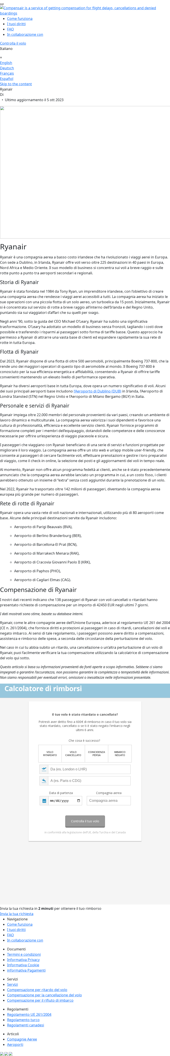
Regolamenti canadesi (25, 1025)
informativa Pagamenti (26, 970)
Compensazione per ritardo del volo (37, 989)
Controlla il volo (13, 43)
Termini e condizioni (24, 954)
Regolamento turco (23, 1019)
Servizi (12, 984)
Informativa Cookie (23, 965)
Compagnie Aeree (22, 1039)
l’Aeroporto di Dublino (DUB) (97, 391)
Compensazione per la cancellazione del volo (44, 995)
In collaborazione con (25, 34)
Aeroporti (15, 1044)
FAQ (10, 29)
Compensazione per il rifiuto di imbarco (40, 1000)
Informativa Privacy (23, 959)
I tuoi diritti (16, 23)
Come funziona (20, 18)
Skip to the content (16, 84)
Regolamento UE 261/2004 (29, 1014)
